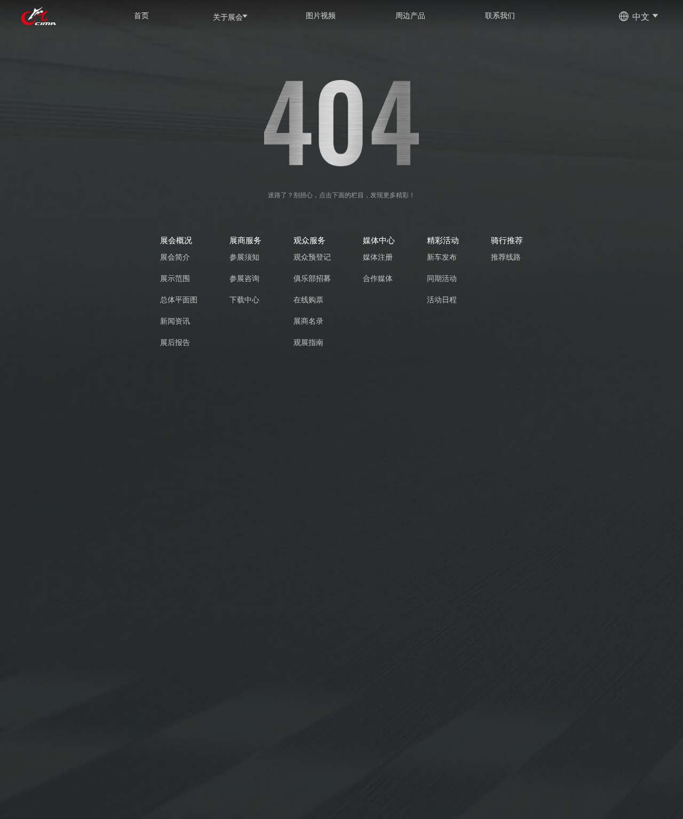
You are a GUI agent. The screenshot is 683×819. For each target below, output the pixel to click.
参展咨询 (244, 278)
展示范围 (175, 278)
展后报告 (175, 342)
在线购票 (308, 299)
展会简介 (175, 257)
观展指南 (308, 342)
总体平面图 (178, 299)
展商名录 (308, 321)
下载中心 (244, 299)
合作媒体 (378, 278)
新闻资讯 (175, 321)
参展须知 (244, 257)
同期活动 (442, 278)
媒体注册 (378, 257)
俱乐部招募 (312, 278)
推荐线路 (506, 257)
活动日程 (442, 299)
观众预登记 (312, 257)
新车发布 (442, 257)
